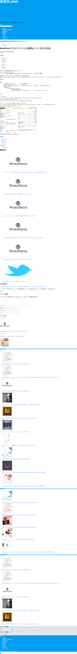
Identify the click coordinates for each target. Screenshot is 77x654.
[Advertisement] (38, 12)
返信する (2, 291)
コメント (2, 305)
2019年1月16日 (41, 286)
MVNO (3, 33)
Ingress (4, 34)
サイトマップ (5, 38)
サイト (1, 313)
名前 (1, 308)
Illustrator (4, 32)
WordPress (4, 31)
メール (2, 310)
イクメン (4, 36)
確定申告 (4, 28)
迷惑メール (5, 37)
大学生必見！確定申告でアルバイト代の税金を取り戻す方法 (14, 41)
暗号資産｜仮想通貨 (7, 29)
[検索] (12, 26)
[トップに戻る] (0, 653)
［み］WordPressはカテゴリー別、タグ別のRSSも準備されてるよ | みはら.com (19, 286)
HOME (2, 635)
